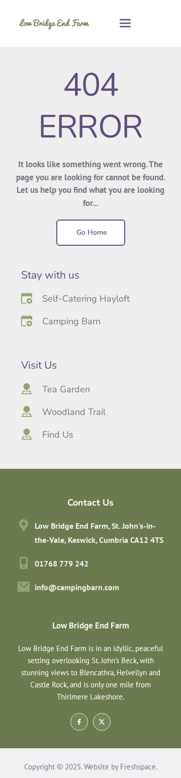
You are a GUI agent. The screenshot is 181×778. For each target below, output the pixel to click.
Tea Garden (66, 389)
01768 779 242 (61, 563)
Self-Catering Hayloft (86, 299)
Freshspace (138, 766)
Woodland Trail (74, 412)
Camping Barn (71, 321)
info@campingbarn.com (77, 587)
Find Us (57, 435)
